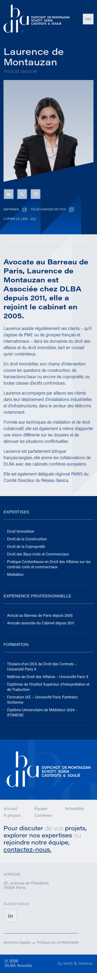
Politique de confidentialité (58, 943)
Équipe (40, 809)
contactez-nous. (27, 850)
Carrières (43, 816)
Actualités (74, 809)
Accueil (10, 809)
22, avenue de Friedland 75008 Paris (26, 886)
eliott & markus (77, 964)
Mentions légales (17, 943)
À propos (12, 816)
